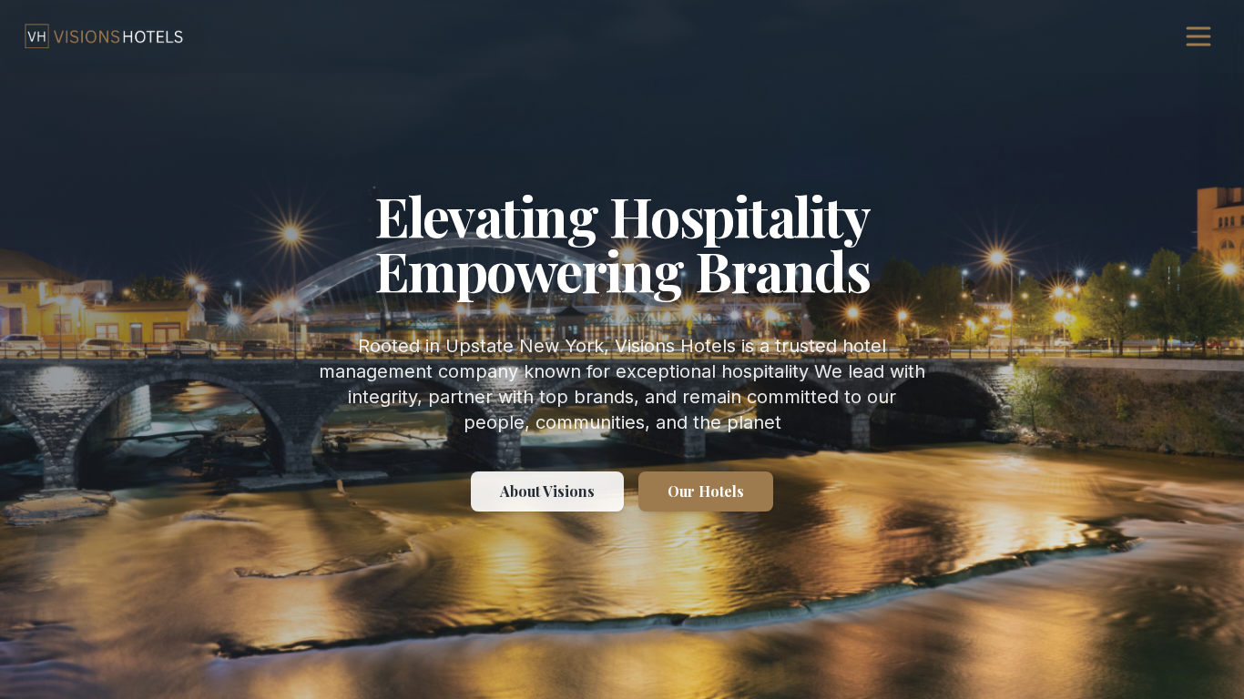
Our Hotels (706, 491)
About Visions (547, 491)
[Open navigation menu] (1198, 36)
